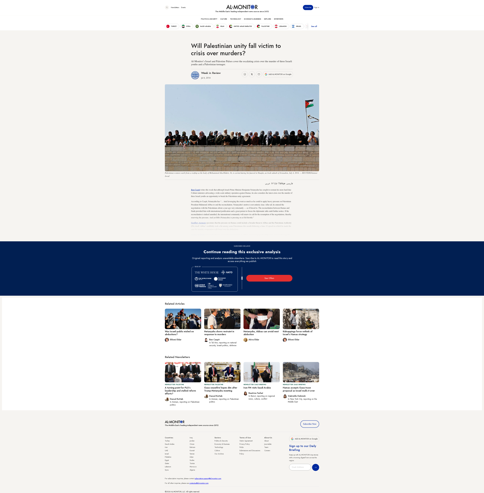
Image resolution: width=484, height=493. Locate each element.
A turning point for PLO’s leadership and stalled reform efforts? (180, 390)
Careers (267, 450)
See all (314, 26)
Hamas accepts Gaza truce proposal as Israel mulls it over (299, 389)
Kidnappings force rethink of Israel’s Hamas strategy (297, 333)
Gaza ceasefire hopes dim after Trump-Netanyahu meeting (220, 389)
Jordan (192, 441)
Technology (235, 19)
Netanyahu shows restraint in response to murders (219, 333)
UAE (166, 450)
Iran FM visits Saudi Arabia (257, 387)
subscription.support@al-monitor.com (208, 478)
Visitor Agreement (246, 441)
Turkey (167, 441)
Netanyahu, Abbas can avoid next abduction (261, 333)
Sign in (316, 7)
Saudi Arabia (169, 444)
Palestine (168, 457)
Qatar (167, 463)
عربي (267, 183)
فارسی (289, 183)
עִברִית (274, 183)
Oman (192, 444)
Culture (223, 19)
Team (266, 447)
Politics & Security (209, 19)
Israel (167, 454)
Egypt (167, 460)
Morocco (193, 466)
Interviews (278, 19)
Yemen (192, 454)
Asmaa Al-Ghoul (198, 234)
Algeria (192, 470)
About (266, 441)
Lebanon (168, 466)
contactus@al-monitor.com (198, 483)
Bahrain (192, 447)
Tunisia (192, 463)
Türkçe (281, 183)
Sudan (192, 460)
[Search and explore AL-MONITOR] (167, 7)
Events (183, 7)
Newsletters (175, 7)
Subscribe (308, 7)
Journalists (267, 444)
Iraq (191, 437)
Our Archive (219, 454)
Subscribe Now (309, 424)
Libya (191, 457)
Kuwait (192, 450)
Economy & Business (252, 19)
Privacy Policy (244, 444)
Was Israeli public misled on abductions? (179, 333)
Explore (267, 19)
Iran (166, 447)
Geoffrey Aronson (198, 222)
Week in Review (211, 73)
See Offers (269, 278)
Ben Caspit (195, 189)
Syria (167, 470)
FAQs (241, 447)
